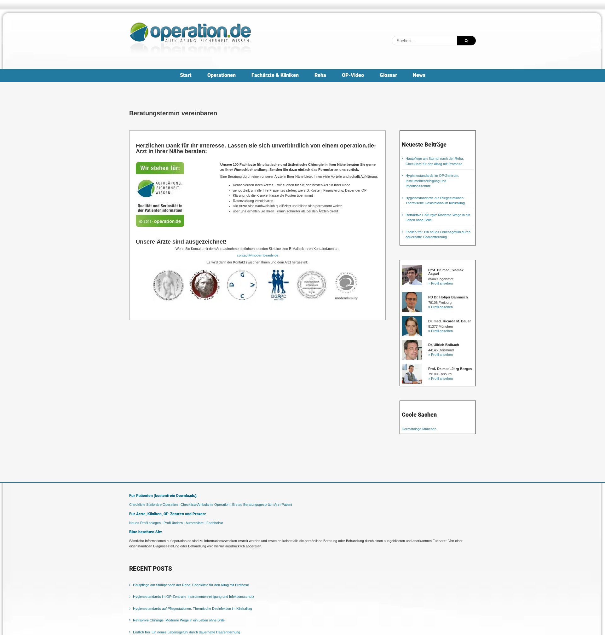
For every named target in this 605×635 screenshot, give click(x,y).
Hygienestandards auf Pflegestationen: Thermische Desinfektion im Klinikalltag (192, 608)
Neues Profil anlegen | (146, 523)
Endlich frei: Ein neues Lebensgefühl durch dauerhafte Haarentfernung (186, 632)
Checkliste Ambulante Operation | (206, 504)
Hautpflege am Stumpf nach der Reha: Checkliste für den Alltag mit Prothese (191, 585)
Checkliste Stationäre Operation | (154, 504)
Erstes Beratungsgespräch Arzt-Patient (262, 504)
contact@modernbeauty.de (257, 255)
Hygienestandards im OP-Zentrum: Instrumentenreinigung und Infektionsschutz (432, 181)
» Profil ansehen (440, 283)
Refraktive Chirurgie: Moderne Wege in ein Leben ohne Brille (179, 620)
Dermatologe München (419, 429)
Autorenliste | (195, 523)
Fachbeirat (214, 523)
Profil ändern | (174, 523)
